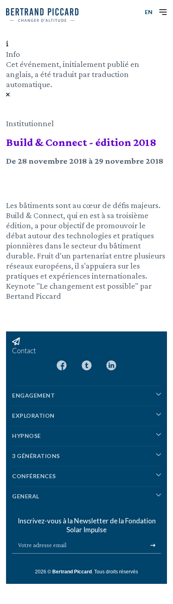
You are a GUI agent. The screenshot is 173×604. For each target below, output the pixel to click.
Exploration (33, 415)
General (25, 496)
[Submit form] (153, 545)
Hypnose (26, 435)
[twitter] (87, 364)
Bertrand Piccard (72, 572)
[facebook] (62, 364)
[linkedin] (111, 364)
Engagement (33, 395)
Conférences (34, 476)
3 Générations (36, 455)
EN (148, 11)
